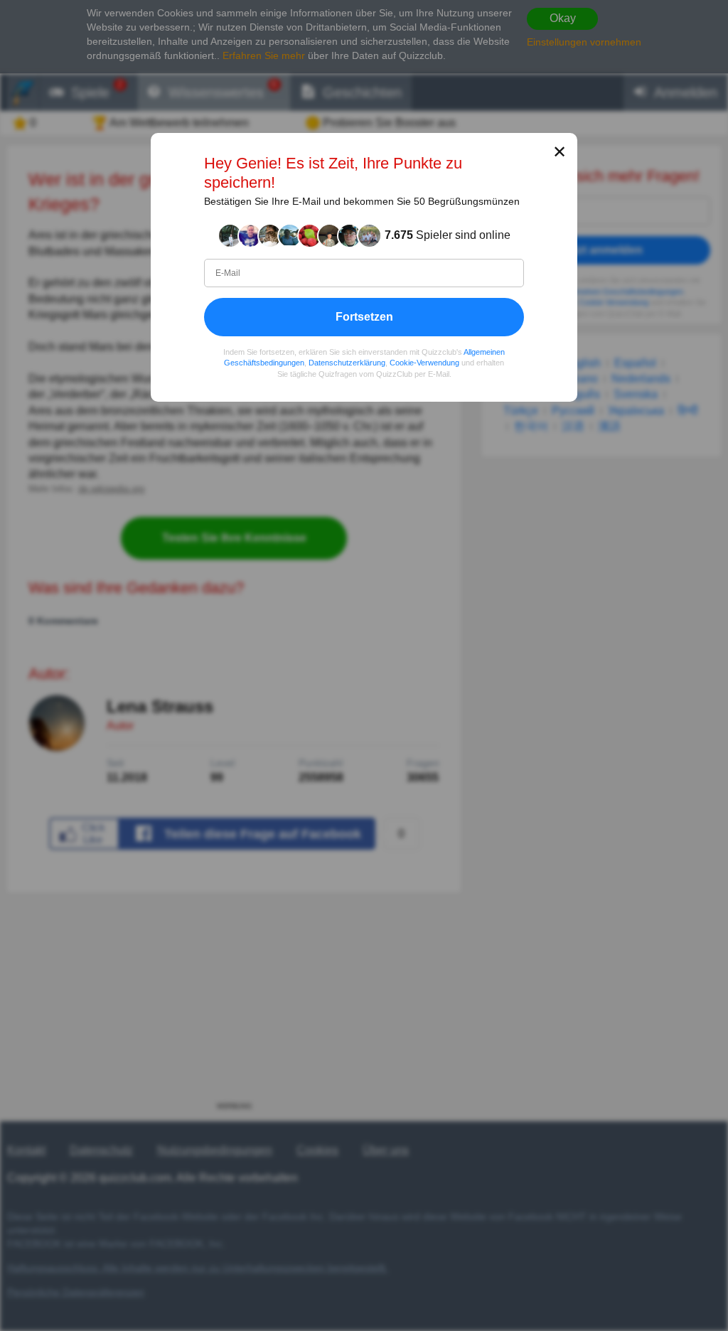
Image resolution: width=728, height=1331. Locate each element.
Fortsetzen (364, 317)
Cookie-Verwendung (424, 362)
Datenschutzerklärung (347, 362)
